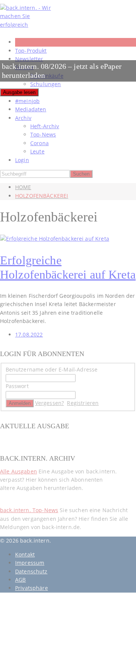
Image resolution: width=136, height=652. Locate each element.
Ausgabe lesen (19, 92)
